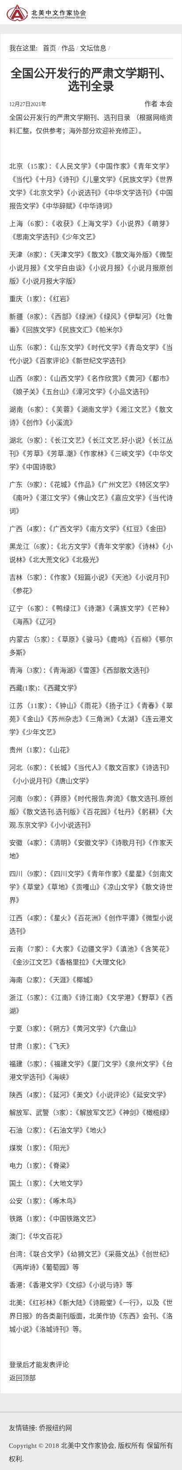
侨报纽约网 (55, 1428)
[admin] (66, 12)
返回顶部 (22, 1378)
